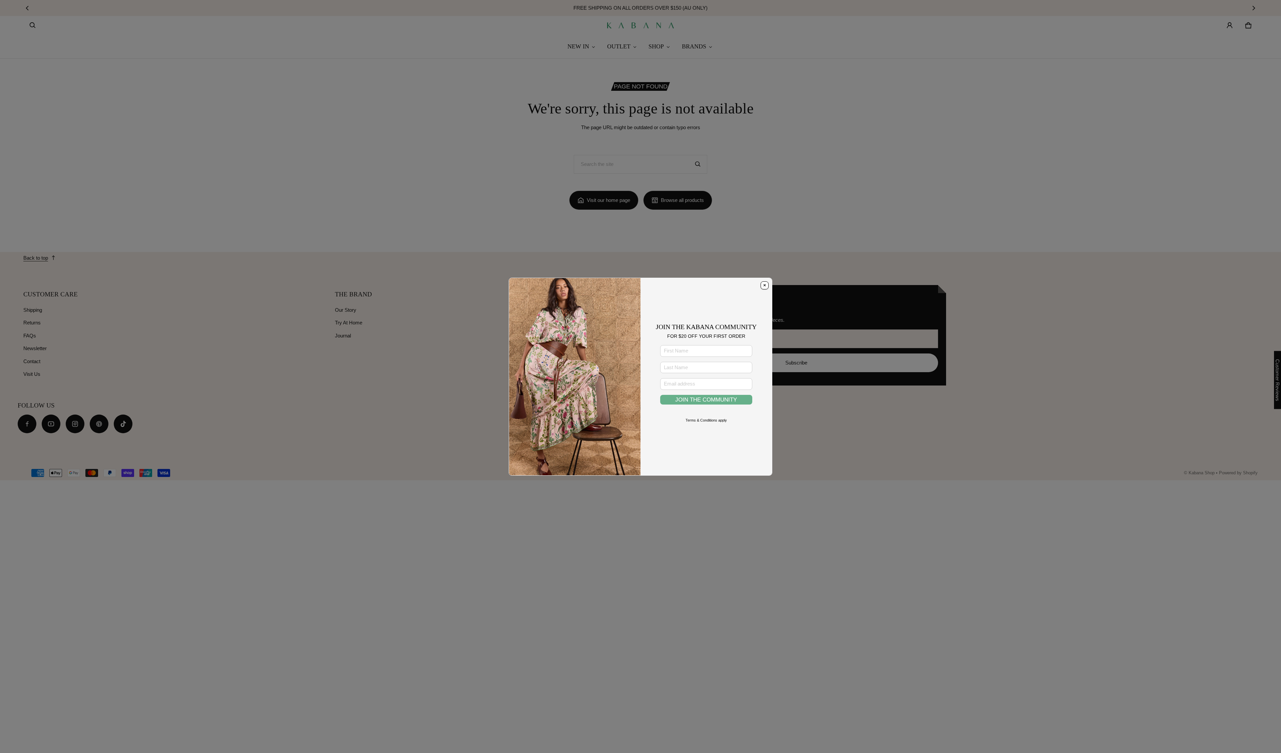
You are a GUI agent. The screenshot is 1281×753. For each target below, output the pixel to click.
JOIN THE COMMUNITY (706, 400)
